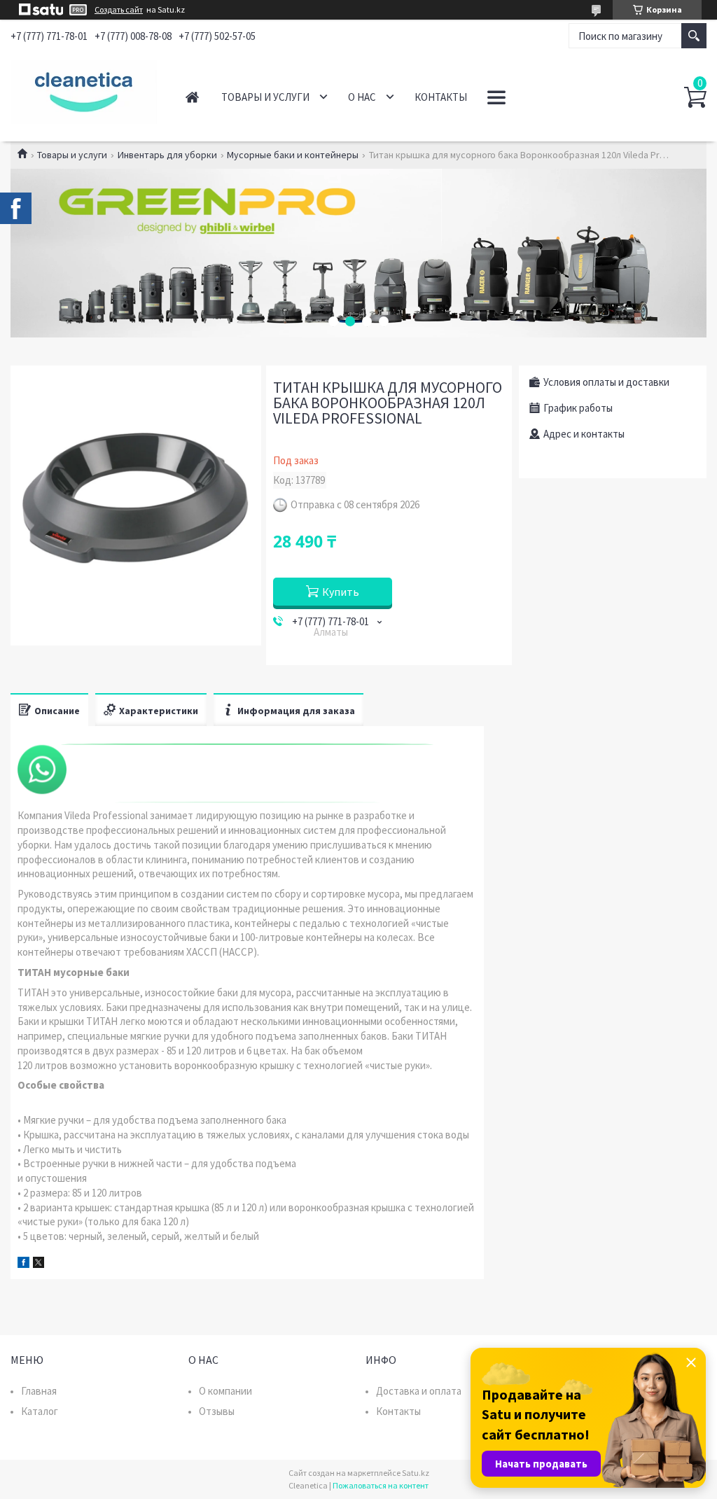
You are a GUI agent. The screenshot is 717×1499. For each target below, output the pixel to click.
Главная (192, 97)
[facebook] (23, 1264)
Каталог (39, 1411)
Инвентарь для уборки (167, 154)
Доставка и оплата (418, 1390)
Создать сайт (119, 10)
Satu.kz (415, 1472)
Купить (340, 592)
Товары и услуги (265, 97)
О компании (225, 1390)
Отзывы (217, 1411)
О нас (362, 97)
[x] (38, 1264)
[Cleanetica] (84, 89)
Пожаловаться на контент (381, 1485)
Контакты (441, 97)
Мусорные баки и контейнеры (292, 154)
